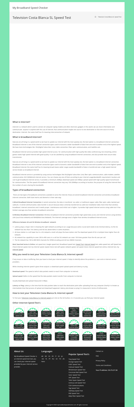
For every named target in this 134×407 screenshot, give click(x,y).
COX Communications (76, 385)
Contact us (99, 351)
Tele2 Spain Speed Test (77, 380)
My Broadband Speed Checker (30, 7)
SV (56, 359)
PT (49, 359)
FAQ (97, 356)
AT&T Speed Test (74, 364)
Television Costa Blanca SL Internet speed (36, 298)
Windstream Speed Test (77, 370)
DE (46, 356)
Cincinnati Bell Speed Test (78, 372)
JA (62, 356)
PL (46, 359)
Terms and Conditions (103, 365)
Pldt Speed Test (74, 393)
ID (59, 356)
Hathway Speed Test (76, 391)
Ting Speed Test (74, 359)
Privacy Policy (100, 361)
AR (42, 356)
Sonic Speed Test (75, 375)
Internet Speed (89, 244)
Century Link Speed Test (77, 383)
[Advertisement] (67, 34)
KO (43, 359)
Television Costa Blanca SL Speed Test (109, 17)
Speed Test (80, 244)
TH (60, 359)
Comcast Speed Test (76, 367)
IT (55, 356)
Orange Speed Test (75, 362)
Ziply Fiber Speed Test (76, 396)
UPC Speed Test (74, 378)
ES (49, 356)
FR (52, 356)
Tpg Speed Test (74, 388)
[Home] (95, 17)
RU (53, 359)
